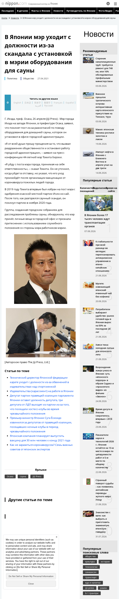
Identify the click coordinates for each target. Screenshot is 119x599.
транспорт (91, 577)
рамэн (103, 587)
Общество (28, 78)
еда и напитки (93, 582)
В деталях (22, 10)
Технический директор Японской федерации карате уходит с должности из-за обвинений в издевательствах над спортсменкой (39, 382)
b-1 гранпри (91, 593)
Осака (10, 476)
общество (90, 556)
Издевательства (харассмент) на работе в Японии (41, 391)
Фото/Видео (105, 10)
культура (90, 561)
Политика (12, 78)
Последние (8, 10)
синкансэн (90, 572)
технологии (91, 566)
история (105, 561)
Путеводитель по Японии (80, 10)
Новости (58, 10)
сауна (23, 476)
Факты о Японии (40, 10)
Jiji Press (37, 476)
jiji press (89, 587)
